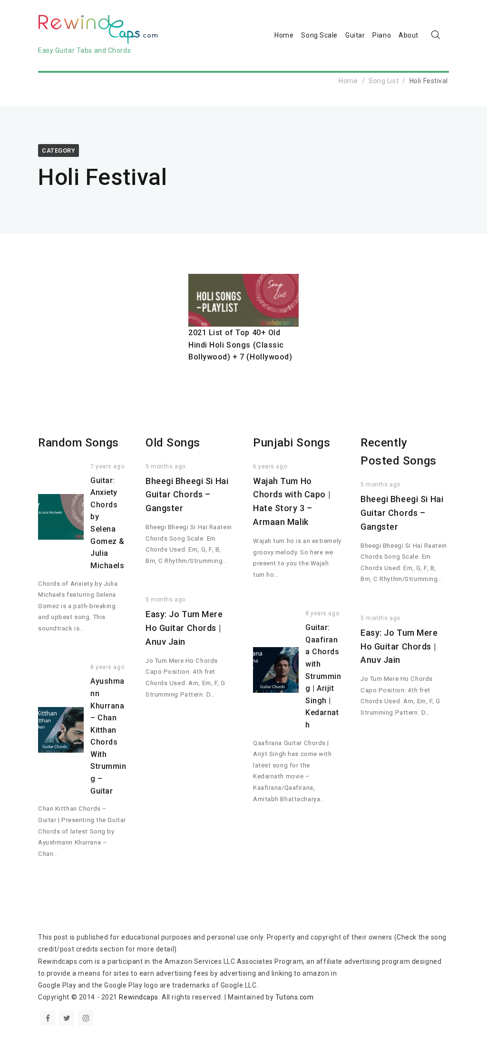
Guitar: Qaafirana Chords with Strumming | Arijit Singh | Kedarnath (323, 676)
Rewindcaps (138, 997)
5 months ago (165, 466)
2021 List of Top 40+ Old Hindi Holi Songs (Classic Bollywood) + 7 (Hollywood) (240, 344)
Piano (381, 35)
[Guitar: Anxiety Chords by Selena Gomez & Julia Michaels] (61, 517)
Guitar (355, 35)
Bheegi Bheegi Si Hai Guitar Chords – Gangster (187, 495)
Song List (384, 81)
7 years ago (107, 466)
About (409, 35)
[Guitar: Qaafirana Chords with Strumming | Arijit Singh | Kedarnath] (276, 670)
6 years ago (270, 466)
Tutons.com (294, 997)
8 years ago (107, 667)
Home (283, 35)
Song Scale (319, 35)
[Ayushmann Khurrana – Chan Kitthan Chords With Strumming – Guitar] (61, 730)
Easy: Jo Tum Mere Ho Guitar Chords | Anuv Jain (184, 628)
